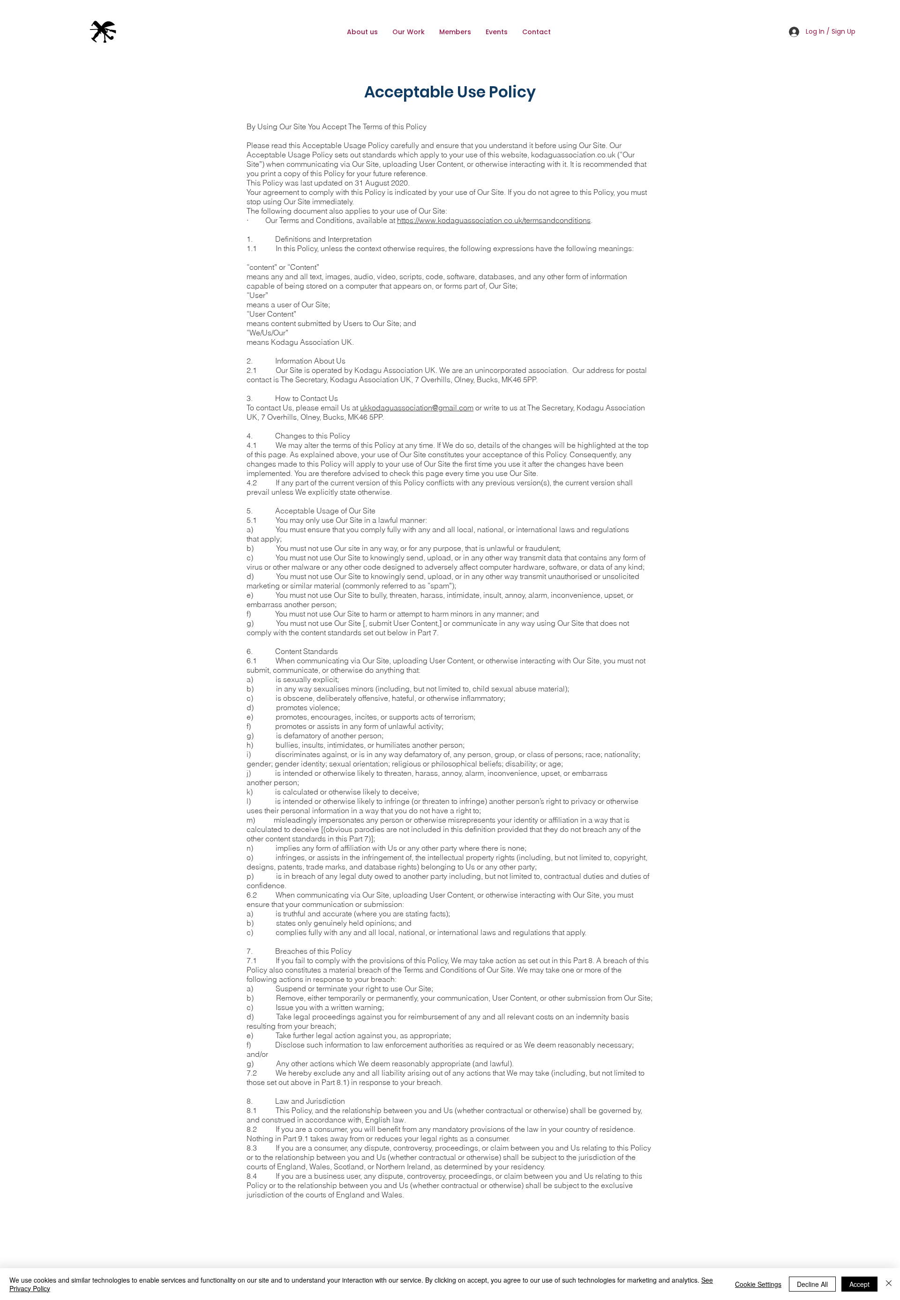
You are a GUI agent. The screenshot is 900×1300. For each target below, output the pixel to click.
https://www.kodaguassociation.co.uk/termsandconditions (494, 220)
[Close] (888, 1284)
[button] (455, 32)
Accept (859, 1284)
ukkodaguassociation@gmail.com (416, 407)
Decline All (812, 1284)
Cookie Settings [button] (758, 1284)
